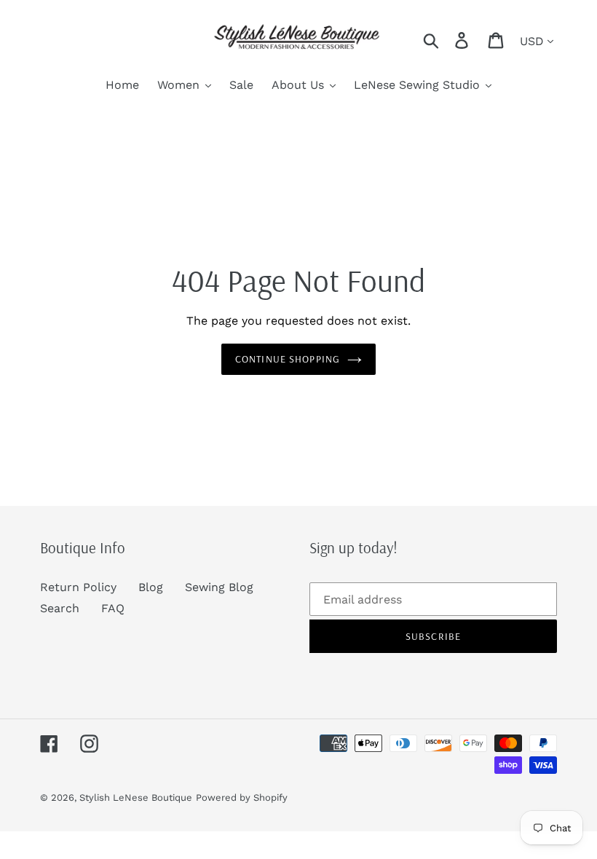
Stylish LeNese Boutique (135, 797)
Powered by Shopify (242, 797)
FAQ (112, 608)
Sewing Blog (219, 587)
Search (59, 608)
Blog (150, 587)
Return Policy (78, 587)
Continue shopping (287, 358)
